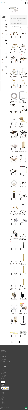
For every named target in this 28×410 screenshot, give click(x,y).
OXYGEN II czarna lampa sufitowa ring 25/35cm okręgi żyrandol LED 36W (13, 39)
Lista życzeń (2, 374)
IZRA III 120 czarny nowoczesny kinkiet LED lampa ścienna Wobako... (14, 288)
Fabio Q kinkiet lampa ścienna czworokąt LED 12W (13, 188)
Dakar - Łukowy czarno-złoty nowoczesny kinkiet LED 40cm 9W (23, 151)
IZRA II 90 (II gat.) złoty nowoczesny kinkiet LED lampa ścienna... (23, 263)
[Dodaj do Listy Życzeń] (14, 37)
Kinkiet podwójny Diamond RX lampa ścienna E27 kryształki (23, 313)
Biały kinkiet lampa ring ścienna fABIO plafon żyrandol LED (23, 101)
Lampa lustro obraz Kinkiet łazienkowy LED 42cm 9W (13, 338)
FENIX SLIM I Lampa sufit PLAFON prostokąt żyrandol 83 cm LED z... (23, 188)
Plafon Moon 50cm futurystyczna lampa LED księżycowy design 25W (6, 69)
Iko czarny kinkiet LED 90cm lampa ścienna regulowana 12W (23, 238)
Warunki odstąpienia (1, 378)
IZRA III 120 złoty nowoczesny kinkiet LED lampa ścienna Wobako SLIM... (23, 288)
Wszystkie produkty (4, 78)
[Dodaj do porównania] (13, 37)
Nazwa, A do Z (23, 27)
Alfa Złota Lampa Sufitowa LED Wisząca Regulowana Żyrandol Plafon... (14, 51)
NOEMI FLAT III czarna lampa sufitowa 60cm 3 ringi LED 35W (6, 65)
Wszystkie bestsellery (5, 45)
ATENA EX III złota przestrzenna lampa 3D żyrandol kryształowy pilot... (23, 76)
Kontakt (3, 378)
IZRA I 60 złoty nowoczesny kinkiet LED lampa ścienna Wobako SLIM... (13, 263)
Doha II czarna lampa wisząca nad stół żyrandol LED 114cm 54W (23, 163)
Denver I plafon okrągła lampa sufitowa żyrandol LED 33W (13, 163)
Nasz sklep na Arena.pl (3, 351)
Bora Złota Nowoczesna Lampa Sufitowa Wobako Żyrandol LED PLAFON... (23, 126)
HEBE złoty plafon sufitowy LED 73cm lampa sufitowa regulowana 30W (14, 213)
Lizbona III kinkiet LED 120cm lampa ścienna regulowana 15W (6, 26)
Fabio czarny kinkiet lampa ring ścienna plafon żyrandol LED (23, 176)
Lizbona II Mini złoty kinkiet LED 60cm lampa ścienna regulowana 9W (6, 30)
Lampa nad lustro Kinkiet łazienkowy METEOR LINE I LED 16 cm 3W (23, 338)
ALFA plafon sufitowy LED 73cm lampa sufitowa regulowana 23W (23, 39)
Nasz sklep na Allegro (3, 350)
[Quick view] (16, 37)
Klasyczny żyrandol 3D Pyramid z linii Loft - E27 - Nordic (23, 325)
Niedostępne (4, 86)
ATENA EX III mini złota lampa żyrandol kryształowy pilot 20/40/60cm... (13, 76)
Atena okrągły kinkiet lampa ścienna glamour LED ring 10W (13, 101)
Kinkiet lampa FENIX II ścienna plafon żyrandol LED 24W (6, 39)
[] (11, 37)
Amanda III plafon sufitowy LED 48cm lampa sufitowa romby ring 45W (23, 51)
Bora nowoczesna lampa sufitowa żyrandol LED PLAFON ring (14, 126)
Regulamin (1, 372)
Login (2, 369)
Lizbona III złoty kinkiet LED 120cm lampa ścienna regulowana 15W (6, 56)
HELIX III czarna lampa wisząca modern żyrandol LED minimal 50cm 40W (23, 213)
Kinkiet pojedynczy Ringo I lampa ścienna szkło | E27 (14, 325)
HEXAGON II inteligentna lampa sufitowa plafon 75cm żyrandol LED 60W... (14, 238)
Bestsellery (3, 373)
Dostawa (1, 369)
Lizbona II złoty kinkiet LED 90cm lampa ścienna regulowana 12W (6, 52)
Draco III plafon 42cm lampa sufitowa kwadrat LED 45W (13, 176)
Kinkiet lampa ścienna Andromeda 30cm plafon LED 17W (13, 313)
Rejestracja (2, 372)
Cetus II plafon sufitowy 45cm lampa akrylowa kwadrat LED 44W (14, 151)
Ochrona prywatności (1, 374)
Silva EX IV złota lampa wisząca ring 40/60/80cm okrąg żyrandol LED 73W (6, 36)
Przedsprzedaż (3, 375)
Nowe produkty (3, 370)
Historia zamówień (2, 377)
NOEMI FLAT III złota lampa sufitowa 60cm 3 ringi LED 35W (6, 61)
